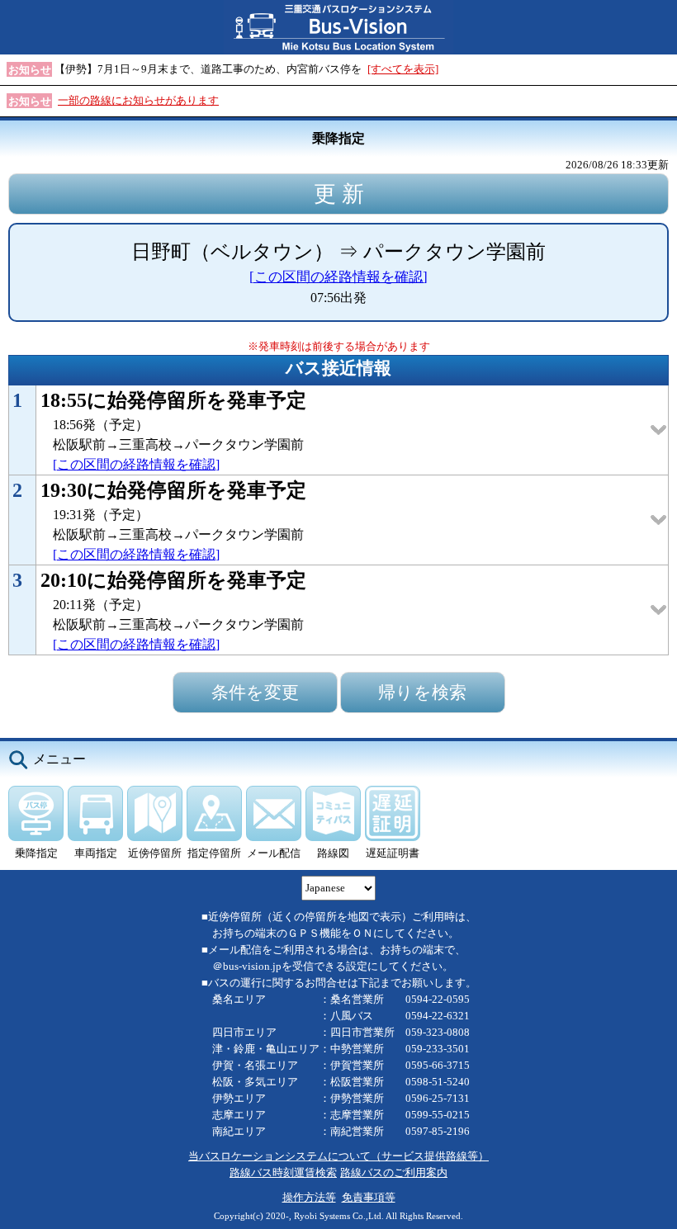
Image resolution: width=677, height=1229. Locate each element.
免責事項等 (368, 1197)
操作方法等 (309, 1197)
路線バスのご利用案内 (393, 1172)
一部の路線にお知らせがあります (138, 100)
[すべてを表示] (402, 69)
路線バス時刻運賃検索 (283, 1172)
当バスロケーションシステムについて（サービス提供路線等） (338, 1156)
